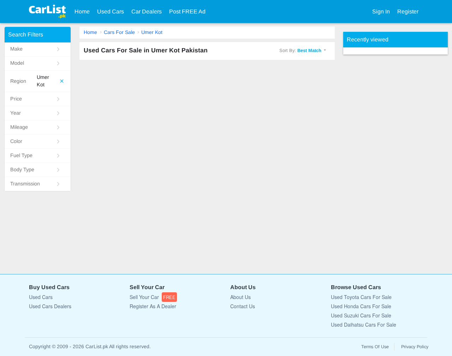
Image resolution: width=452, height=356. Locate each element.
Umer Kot (151, 32)
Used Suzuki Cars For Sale (361, 315)
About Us (240, 296)
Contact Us (242, 306)
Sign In (381, 11)
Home (82, 11)
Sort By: (300, 50)
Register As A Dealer (153, 306)
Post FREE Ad (187, 11)
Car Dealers (146, 11)
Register (407, 11)
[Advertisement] (396, 160)
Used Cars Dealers (50, 306)
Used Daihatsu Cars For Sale (363, 324)
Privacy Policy (414, 346)
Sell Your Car (153, 296)
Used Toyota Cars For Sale (361, 296)
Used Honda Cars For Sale (361, 306)
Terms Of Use (375, 346)
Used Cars (110, 11)
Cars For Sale (119, 32)
